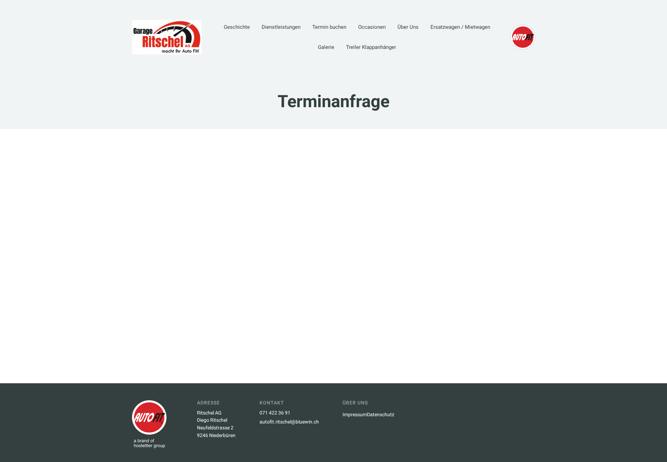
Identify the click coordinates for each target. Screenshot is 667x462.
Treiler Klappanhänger (371, 47)
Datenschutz (380, 414)
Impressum (355, 414)
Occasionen (372, 27)
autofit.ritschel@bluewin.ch (289, 422)
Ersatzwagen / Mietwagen (460, 27)
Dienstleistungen (281, 27)
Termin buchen (329, 27)
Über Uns (408, 27)
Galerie (326, 47)
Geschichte (237, 27)
